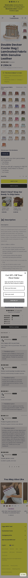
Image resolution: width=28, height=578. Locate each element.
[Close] (25, 273)
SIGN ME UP (14, 300)
